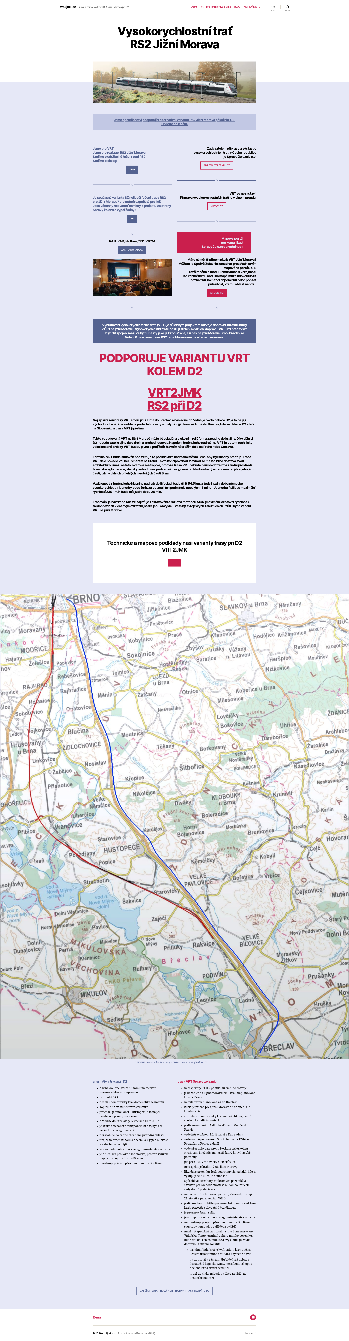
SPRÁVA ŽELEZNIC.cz (217, 165)
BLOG (237, 6)
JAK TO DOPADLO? (132, 249)
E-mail (97, 1317)
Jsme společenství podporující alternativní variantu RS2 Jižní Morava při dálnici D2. (174, 120)
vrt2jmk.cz (68, 6)
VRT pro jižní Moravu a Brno (216, 6)
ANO (132, 169)
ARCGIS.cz (216, 292)
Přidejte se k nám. (174, 124)
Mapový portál (232, 238)
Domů (194, 6)
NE (132, 218)
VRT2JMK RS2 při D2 (174, 399)
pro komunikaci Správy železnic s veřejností (222, 245)
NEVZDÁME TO (252, 6)
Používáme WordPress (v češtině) (136, 1333)
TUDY (174, 562)
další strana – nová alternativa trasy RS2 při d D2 (174, 1290)
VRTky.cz (217, 206)
